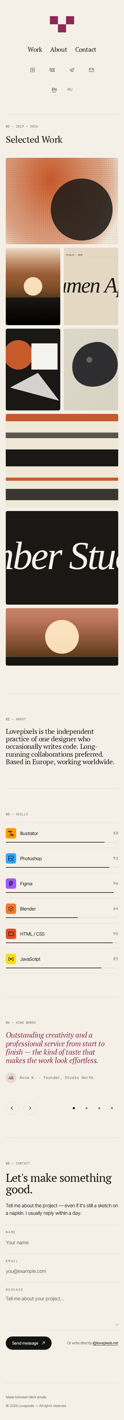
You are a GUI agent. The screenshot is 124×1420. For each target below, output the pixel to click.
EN (54, 89)
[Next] (30, 1108)
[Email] (91, 70)
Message (14, 1290)
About (58, 49)
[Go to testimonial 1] (73, 1108)
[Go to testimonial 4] (112, 1108)
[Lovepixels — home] (62, 24)
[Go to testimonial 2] (86, 1108)
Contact (85, 49)
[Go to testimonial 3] (99, 1108)
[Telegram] (71, 70)
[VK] (52, 70)
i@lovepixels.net (105, 1343)
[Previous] (12, 1108)
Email (12, 1261)
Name (11, 1232)
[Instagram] (32, 70)
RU (69, 89)
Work (35, 49)
